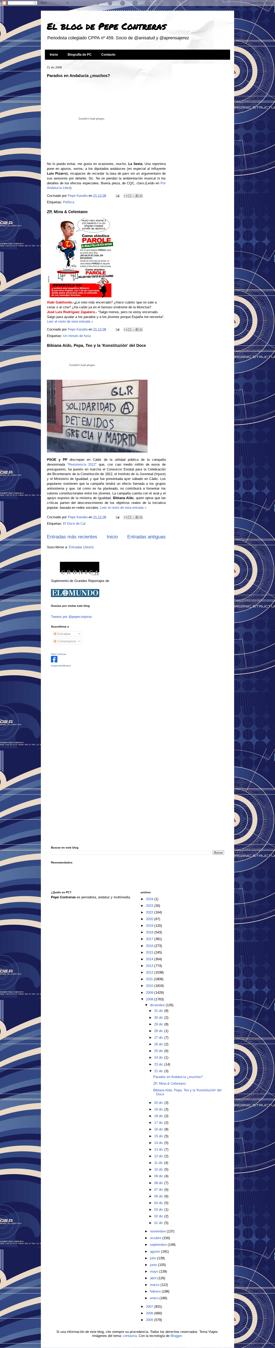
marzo (155, 1285)
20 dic (159, 1103)
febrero (156, 1291)
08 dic (159, 1183)
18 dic (159, 1116)
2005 (150, 1320)
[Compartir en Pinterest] (141, 196)
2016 (150, 946)
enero (154, 1298)
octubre (156, 1238)
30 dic (159, 1018)
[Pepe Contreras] (54, 661)
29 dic (159, 1024)
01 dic (159, 1223)
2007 (150, 1306)
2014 (150, 959)
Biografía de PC (80, 54)
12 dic (159, 1156)
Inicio (54, 54)
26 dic (159, 1044)
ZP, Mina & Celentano (67, 212)
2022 (150, 912)
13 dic (159, 1149)
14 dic (159, 1143)
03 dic (159, 1209)
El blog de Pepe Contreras (106, 26)
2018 (150, 932)
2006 (150, 1313)
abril (153, 1278)
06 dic (159, 1196)
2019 (150, 926)
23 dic (159, 1064)
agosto (155, 1251)
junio (154, 1265)
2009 (150, 993)
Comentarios (66, 641)
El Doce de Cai (74, 523)
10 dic (159, 1169)
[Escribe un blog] (129, 196)
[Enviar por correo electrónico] (126, 196)
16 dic (159, 1129)
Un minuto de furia (77, 336)
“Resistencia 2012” (82, 464)
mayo (154, 1271)
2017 (150, 939)
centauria (130, 1336)
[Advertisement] (76, 698)
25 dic (159, 1051)
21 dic (159, 1071)
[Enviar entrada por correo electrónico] (117, 196)
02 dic (159, 1216)
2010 (150, 986)
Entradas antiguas (146, 536)
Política (68, 202)
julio (153, 1258)
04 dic (159, 1203)
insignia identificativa (61, 665)
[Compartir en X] (133, 196)
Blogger (176, 1336)
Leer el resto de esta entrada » (70, 321)
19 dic (159, 1109)
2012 (150, 972)
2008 (150, 999)
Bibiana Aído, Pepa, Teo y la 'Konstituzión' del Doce (96, 345)
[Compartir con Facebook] (137, 196)
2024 (150, 899)
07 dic (159, 1190)
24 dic (159, 1057)
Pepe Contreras (58, 654)
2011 (150, 979)
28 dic (159, 1031)
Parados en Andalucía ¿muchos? (78, 75)
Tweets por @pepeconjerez (71, 617)
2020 (150, 919)
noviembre (158, 1231)
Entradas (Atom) (81, 547)
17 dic (159, 1123)
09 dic (159, 1176)
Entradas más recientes (72, 536)
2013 (150, 966)
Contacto (108, 54)
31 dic (159, 1011)
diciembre (158, 1005)
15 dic (159, 1136)
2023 (150, 906)
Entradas (63, 634)
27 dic (159, 1037)
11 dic (159, 1163)
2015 (150, 952)
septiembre (159, 1245)
